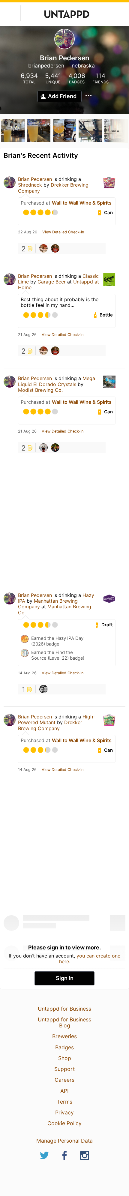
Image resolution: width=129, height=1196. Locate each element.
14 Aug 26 (27, 673)
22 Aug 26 (27, 232)
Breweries (64, 1036)
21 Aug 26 (27, 335)
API (64, 1091)
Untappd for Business (64, 1009)
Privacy (64, 1112)
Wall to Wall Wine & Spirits (82, 203)
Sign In (65, 978)
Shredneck (30, 185)
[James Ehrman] (55, 248)
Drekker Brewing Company (53, 187)
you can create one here (90, 958)
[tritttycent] (43, 689)
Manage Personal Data (64, 1141)
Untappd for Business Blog (64, 1022)
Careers (64, 1080)
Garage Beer (52, 282)
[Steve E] (55, 447)
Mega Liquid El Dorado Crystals (56, 381)
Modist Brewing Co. (40, 390)
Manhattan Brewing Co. (54, 609)
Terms (64, 1102)
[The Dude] (43, 248)
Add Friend (62, 96)
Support (64, 1069)
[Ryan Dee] (43, 447)
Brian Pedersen (35, 179)
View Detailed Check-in (63, 232)
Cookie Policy (64, 1123)
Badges (64, 1047)
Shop (64, 1058)
